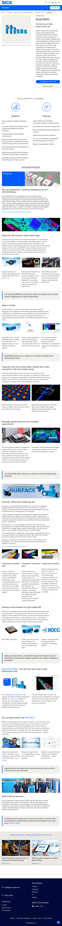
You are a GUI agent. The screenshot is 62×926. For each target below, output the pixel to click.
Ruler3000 (19, 695)
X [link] (32, 895)
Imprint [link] (12, 918)
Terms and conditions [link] (24, 918)
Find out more (14, 823)
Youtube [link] (34, 897)
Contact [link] (4, 905)
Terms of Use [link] (37, 918)
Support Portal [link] (6, 908)
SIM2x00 (13, 697)
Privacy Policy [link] (47, 918)
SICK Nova (14, 699)
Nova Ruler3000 (9, 669)
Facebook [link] (35, 889)
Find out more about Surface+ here (14, 546)
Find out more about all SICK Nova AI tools (16, 212)
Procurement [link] (6, 910)
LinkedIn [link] (34, 887)
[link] (7, 2)
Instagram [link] (35, 892)
